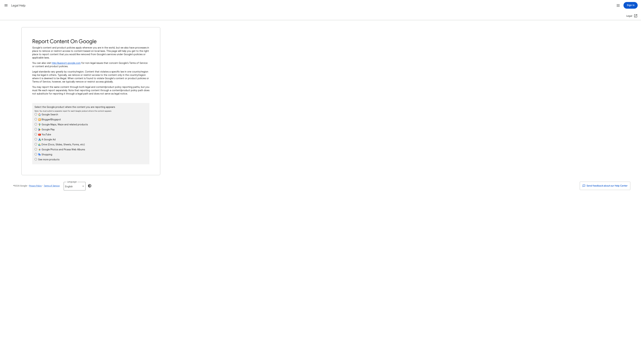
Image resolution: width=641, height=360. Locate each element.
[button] (6, 5)
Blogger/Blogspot (51, 119)
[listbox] (75, 186)
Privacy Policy (35, 185)
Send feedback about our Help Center (607, 185)
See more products (48, 159)
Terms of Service (52, 185)
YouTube (46, 134)
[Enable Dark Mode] (90, 186)
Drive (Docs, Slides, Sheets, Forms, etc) (63, 144)
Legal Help (18, 5)
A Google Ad (48, 139)
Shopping (46, 154)
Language (72, 181)
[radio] (36, 114)
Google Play (48, 129)
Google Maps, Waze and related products (64, 124)
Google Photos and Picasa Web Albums (63, 149)
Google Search (49, 114)
